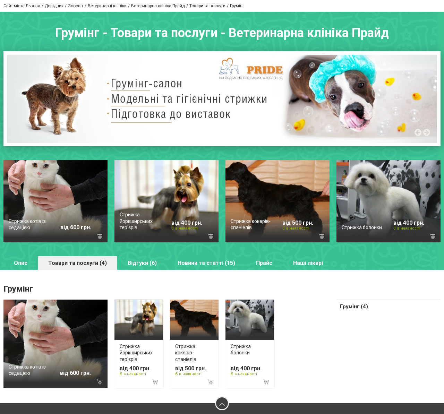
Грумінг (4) (354, 306)
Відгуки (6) (142, 263)
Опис (20, 263)
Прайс (264, 263)
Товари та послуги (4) (77, 263)
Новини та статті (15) (206, 263)
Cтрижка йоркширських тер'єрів (136, 221)
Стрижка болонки (362, 227)
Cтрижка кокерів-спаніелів (185, 353)
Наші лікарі (308, 263)
